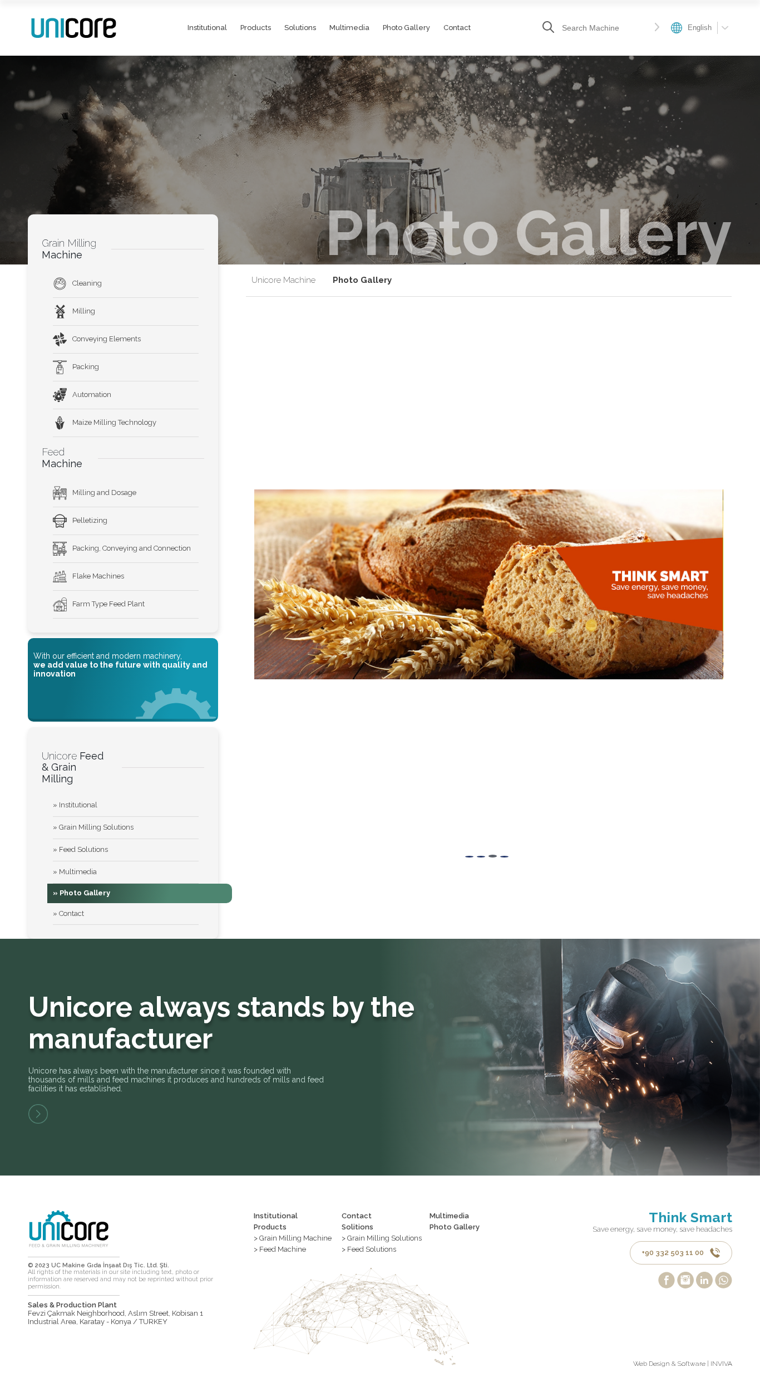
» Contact (68, 913)
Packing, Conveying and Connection (131, 548)
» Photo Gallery (81, 893)
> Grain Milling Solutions (382, 1238)
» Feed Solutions (80, 849)
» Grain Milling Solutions (93, 827)
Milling (83, 311)
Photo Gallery (406, 27)
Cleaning (87, 283)
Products (255, 27)
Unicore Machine (283, 280)
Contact (457, 27)
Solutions (300, 27)
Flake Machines (98, 576)
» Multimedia (75, 872)
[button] (469, 856)
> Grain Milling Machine (293, 1238)
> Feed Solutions (369, 1249)
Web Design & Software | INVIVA (682, 1364)
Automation (91, 394)
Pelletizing (89, 520)
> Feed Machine (280, 1249)
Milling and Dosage (104, 492)
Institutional (207, 27)
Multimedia (349, 27)
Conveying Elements (106, 339)
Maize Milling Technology (114, 422)
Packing (85, 366)
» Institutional (75, 805)
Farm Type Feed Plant (108, 604)
